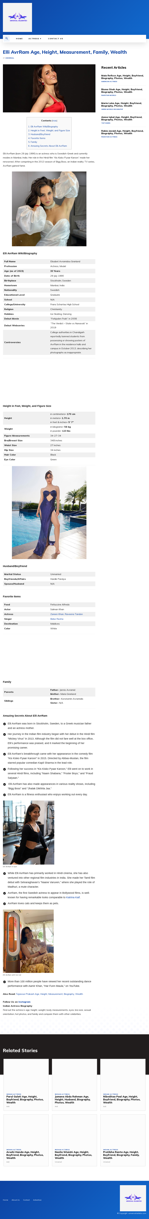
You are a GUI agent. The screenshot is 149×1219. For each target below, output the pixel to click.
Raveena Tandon (74, 614)
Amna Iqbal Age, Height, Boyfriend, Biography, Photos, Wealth (121, 118)
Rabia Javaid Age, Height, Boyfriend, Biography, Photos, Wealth (122, 132)
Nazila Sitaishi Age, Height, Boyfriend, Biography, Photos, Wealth (73, 1154)
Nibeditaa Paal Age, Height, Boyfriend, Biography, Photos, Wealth (121, 1099)
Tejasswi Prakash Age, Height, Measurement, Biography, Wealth (49, 993)
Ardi (7, 1106)
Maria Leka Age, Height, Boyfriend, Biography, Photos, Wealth (121, 104)
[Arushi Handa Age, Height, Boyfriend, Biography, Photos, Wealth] (26, 1130)
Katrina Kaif (73, 897)
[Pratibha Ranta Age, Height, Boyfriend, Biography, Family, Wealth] (123, 1130)
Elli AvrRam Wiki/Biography (43, 126)
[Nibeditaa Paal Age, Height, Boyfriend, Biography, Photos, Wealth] (123, 1074)
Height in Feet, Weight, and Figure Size (49, 130)
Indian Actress (13, 1094)
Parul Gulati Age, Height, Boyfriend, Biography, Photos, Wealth (25, 1099)
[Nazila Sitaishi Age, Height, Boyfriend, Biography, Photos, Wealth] (74, 1130)
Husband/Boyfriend (39, 134)
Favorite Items (36, 138)
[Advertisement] (49, 378)
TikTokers (105, 123)
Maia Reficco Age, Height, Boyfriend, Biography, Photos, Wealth (122, 77)
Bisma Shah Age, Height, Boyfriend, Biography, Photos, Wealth (122, 90)
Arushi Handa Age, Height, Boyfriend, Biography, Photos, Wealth (25, 1154)
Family (32, 142)
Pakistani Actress (109, 137)
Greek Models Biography (112, 109)
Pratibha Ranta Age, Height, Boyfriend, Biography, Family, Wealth (121, 1154)
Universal (9, 58)
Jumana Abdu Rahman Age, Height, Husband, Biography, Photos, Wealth (72, 1099)
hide (55, 120)
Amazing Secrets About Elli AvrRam (47, 145)
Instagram (24, 1001)
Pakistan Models (108, 95)
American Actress (109, 81)
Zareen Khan (57, 614)
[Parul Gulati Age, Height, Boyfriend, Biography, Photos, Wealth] (26, 1074)
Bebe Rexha (56, 618)
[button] (7, 39)
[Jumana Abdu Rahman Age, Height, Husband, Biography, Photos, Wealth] (74, 1074)
